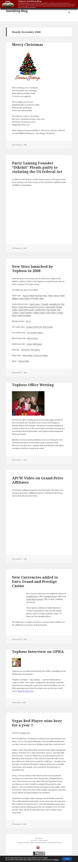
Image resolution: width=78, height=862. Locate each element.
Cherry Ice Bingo (41, 355)
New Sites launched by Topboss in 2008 (32, 268)
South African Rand (34, 599)
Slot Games (35, 350)
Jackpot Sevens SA (36, 307)
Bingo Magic (28, 355)
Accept (67, 859)
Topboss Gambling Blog (29, 1)
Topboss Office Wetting (33, 384)
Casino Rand (50, 307)
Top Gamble (51, 310)
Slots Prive (25, 350)
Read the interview (26, 691)
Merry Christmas (27, 44)
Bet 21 (28, 321)
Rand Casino (35, 304)
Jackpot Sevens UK (34, 327)
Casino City (25, 733)
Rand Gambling (24, 315)
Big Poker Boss (41, 295)
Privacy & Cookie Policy (39, 840)
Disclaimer (39, 838)
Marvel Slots (32, 338)
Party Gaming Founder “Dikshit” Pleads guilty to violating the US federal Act (37, 167)
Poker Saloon (53, 295)
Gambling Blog (17, 11)
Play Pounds (48, 327)
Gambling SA (54, 304)
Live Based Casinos (35, 332)
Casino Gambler (25, 312)
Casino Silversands (26, 310)
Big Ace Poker (28, 295)
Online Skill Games (34, 344)
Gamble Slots (40, 310)
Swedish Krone (50, 596)
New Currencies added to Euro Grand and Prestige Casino (35, 581)
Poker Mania (24, 298)
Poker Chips (39, 298)
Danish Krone (32, 596)
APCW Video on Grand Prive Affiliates (37, 480)
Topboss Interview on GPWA (38, 651)
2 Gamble (44, 304)
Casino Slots (23, 307)
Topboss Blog (23, 361)
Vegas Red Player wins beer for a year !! (37, 722)
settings (56, 860)
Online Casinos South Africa (44, 312)
